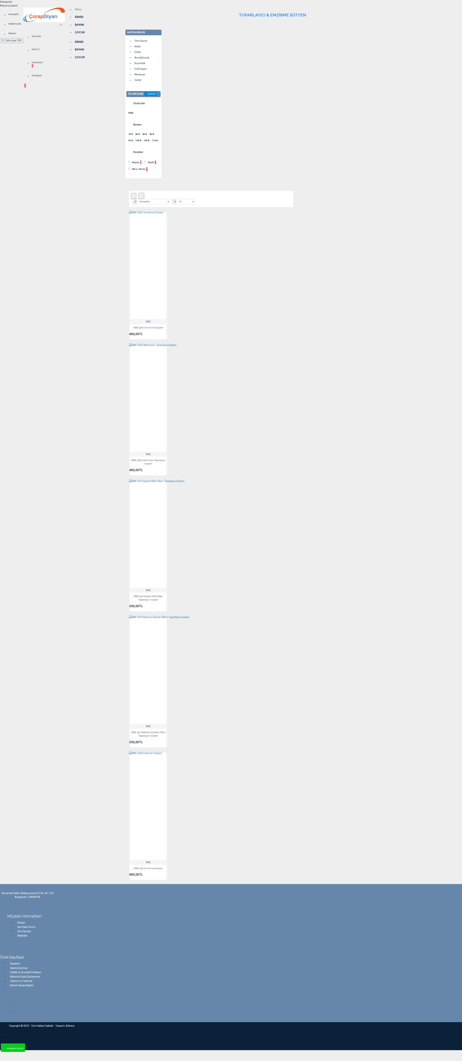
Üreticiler (139, 103)
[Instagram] (16, 1004)
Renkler (138, 152)
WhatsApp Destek (15, 1049)
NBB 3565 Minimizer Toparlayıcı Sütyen (148, 462)
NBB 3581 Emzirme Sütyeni (148, 327)
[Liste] (141, 196)
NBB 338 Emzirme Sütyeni (148, 868)
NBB (148, 321)
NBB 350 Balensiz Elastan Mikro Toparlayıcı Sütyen (148, 734)
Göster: (175, 201)
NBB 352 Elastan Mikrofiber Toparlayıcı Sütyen (148, 598)
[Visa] (11, 1033)
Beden (137, 124)
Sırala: (135, 201)
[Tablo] (133, 196)
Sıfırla (151, 93)
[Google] (16, 1011)
